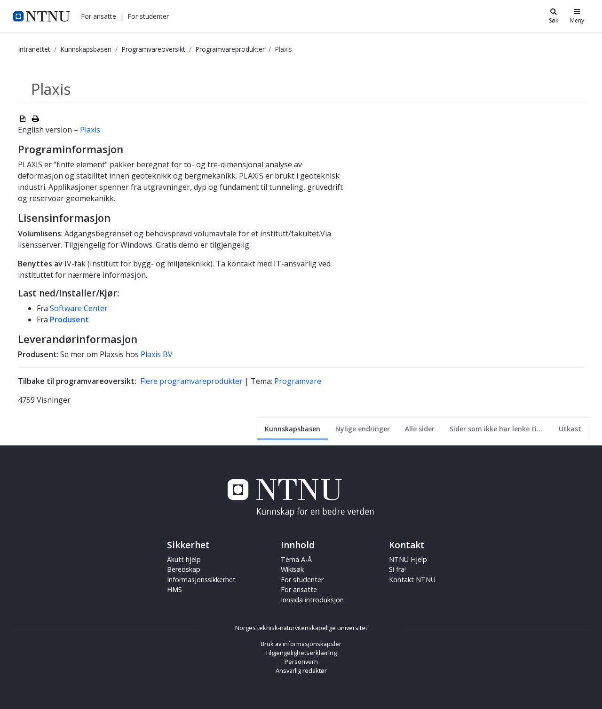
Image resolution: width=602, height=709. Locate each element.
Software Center (79, 308)
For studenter (302, 579)
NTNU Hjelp (408, 559)
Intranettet (34, 49)
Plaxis (90, 130)
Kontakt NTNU (412, 579)
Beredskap (183, 569)
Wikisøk (292, 569)
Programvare (297, 381)
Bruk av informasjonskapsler (301, 643)
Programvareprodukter (230, 49)
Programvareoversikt (153, 49)
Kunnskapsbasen (85, 49)
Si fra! (397, 569)
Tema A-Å (296, 559)
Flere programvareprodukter (191, 381)
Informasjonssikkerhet (201, 579)
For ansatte (299, 589)
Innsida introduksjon (312, 599)
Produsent (69, 319)
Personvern (301, 661)
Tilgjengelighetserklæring (301, 652)
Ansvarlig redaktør (301, 670)
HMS (174, 589)
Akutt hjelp (184, 559)
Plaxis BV (157, 354)
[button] (98, 16)
